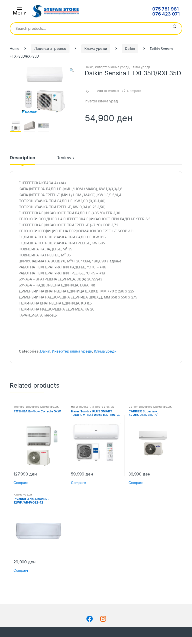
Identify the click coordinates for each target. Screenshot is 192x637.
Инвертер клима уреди (112, 67)
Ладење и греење (50, 48)
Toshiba (19, 406)
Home (14, 48)
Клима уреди (95, 48)
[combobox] (89, 28)
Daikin (130, 48)
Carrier (133, 406)
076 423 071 (166, 14)
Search (175, 28)
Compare (134, 91)
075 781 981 (165, 9)
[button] (71, 70)
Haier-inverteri (80, 406)
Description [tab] (22, 157)
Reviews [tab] (65, 157)
